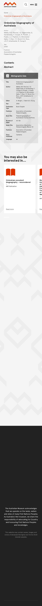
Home (6, 12)
